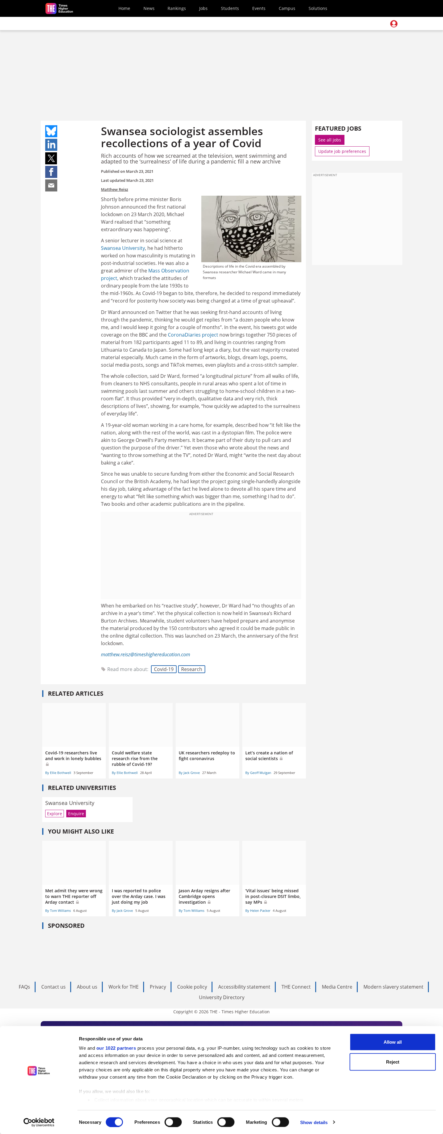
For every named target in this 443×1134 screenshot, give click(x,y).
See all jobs (329, 140)
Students (230, 8)
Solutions (318, 8)
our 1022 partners (116, 1048)
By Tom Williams (58, 910)
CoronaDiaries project (193, 334)
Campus (287, 8)
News (149, 8)
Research (191, 669)
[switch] (173, 1122)
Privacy (158, 986)
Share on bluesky (51, 131)
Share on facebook (51, 172)
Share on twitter (51, 158)
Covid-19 (164, 669)
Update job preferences (342, 151)
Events (258, 8)
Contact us (53, 986)
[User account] (394, 23)
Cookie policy (192, 986)
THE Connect (296, 986)
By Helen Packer (257, 910)
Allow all (393, 1042)
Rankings (177, 8)
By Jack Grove (189, 772)
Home (124, 8)
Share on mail (51, 185)
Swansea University (123, 248)
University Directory (221, 997)
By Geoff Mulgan (258, 772)
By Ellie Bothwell (58, 772)
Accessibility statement (244, 986)
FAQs (24, 986)
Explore (54, 813)
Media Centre (337, 986)
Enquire (76, 813)
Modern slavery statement (393, 986)
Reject (392, 1061)
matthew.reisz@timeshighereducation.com (145, 654)
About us (87, 986)
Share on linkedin (51, 145)
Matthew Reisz (114, 189)
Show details (314, 1122)
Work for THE (123, 986)
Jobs (203, 8)
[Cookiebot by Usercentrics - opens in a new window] (39, 1122)
